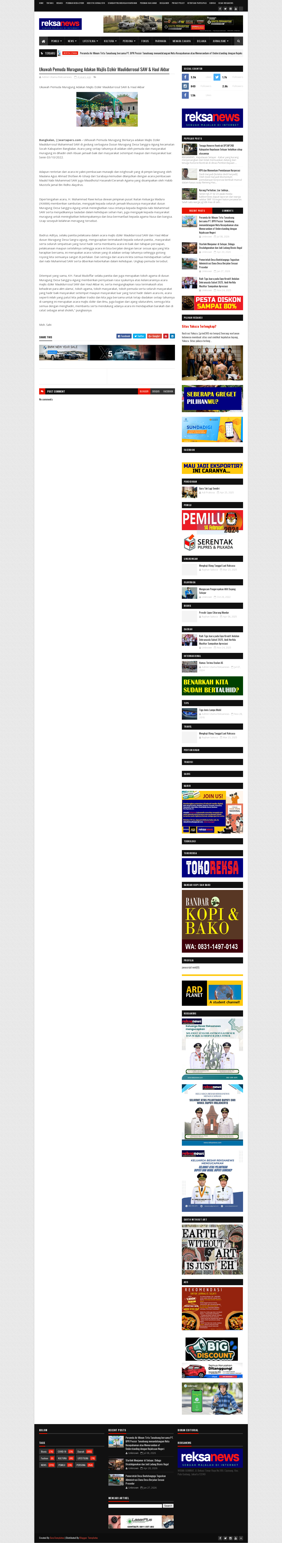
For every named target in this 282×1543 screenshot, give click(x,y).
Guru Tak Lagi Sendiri (209, 488)
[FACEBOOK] (241, 9)
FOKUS (145, 41)
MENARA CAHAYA (182, 41)
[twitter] (225, 9)
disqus (156, 391)
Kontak (212, 3)
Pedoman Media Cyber (75, 3)
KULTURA (109, 41)
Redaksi (59, 3)
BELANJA (201, 41)
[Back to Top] (241, 1538)
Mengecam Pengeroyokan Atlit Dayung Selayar (217, 591)
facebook (168, 391)
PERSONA (128, 41)
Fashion (44, 1458)
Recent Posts (197, 210)
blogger (144, 391)
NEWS (71, 41)
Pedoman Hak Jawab (148, 3)
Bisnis (44, 1451)
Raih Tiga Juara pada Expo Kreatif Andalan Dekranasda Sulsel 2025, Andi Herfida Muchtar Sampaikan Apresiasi (219, 282)
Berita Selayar (236, 53)
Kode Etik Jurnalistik (96, 3)
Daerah (81, 1451)
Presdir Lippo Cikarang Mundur (214, 612)
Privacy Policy (178, 3)
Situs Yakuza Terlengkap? (199, 326)
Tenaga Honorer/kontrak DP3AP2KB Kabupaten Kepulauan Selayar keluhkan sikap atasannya (220, 149)
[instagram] (230, 9)
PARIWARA (160, 41)
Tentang (50, 3)
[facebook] (220, 9)
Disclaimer (164, 3)
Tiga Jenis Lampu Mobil (210, 710)
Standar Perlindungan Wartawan (122, 3)
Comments (227, 210)
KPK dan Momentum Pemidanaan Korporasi (219, 170)
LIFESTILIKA (89, 41)
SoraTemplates (57, 1537)
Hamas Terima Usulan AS (211, 663)
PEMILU (55, 41)
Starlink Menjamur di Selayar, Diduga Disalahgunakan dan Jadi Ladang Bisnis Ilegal (220, 246)
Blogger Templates (88, 1537)
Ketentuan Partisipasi (197, 3)
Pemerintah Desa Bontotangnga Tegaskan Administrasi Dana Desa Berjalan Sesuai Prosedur (219, 263)
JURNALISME (219, 41)
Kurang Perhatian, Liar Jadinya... (214, 190)
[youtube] (236, 9)
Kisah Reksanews (226, 3)
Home (41, 3)
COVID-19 (62, 1451)
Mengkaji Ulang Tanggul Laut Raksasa (217, 565)
